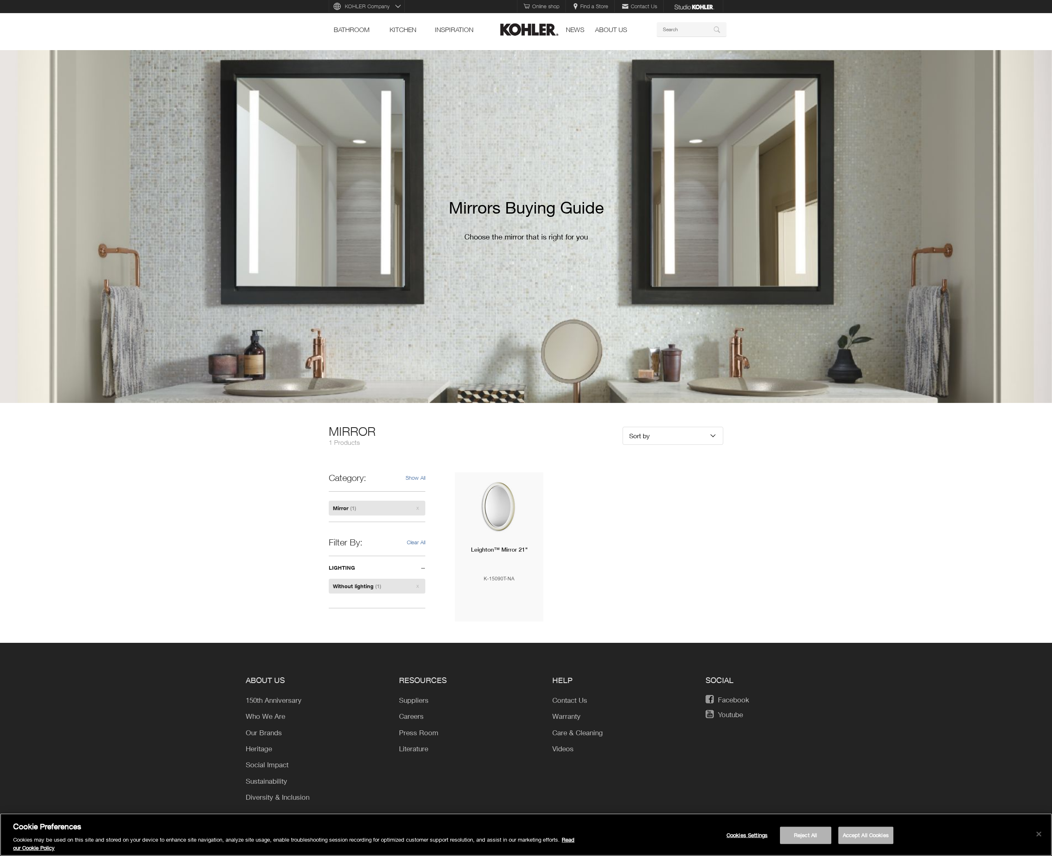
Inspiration (454, 29)
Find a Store (594, 6)
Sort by (639, 436)
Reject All (805, 835)
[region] (526, 834)
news (575, 29)
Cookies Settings (747, 835)
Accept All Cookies (866, 835)
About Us (611, 29)
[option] (526, 226)
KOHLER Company (367, 6)
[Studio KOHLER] (694, 6)
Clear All (416, 542)
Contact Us (644, 6)
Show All (415, 477)
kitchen (403, 29)
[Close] (1039, 834)
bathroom (351, 29)
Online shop (545, 6)
